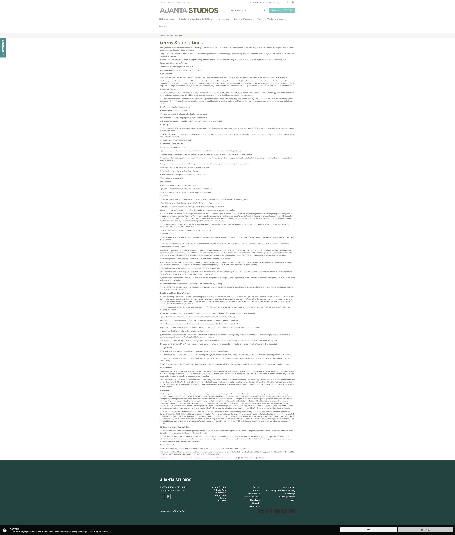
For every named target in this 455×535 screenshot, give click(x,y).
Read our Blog (292, 2)
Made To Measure (276, 19)
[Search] (266, 10)
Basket (275, 10)
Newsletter (255, 500)
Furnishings (290, 493)
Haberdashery (288, 487)
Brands (163, 26)
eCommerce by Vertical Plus (172, 511)
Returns (256, 490)
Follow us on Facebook (288, 2)
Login (189, 2)
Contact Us (180, 2)
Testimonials (254, 506)
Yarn (293, 500)
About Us (256, 503)
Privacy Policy (254, 493)
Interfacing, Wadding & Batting (280, 490)
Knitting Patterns (287, 497)
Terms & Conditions (251, 497)
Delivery (256, 487)
